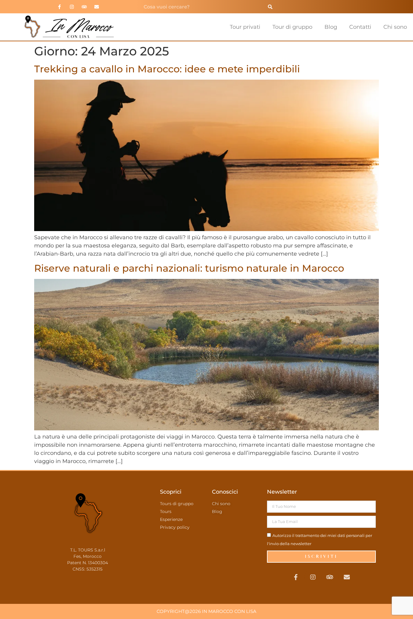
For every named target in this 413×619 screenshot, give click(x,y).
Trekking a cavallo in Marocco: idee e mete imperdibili (167, 69)
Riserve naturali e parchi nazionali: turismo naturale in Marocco (189, 268)
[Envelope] (96, 6)
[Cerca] (270, 6)
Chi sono (395, 27)
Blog (330, 27)
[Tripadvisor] (84, 6)
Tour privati (245, 27)
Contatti (360, 27)
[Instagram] (71, 6)
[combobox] (201, 6)
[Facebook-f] (59, 6)
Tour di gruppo (292, 27)
